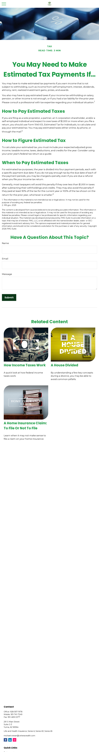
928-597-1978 (16, 712)
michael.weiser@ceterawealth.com (19, 735)
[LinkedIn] (10, 740)
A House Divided (64, 365)
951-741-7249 (16, 714)
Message (7, 274)
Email (5, 258)
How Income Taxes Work (25, 365)
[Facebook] (5, 740)
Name (5, 243)
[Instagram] (14, 740)
